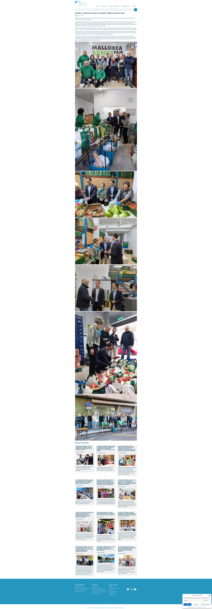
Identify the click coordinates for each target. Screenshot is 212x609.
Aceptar (187, 604)
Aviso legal (111, 590)
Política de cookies (112, 593)
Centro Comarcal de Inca (80, 591)
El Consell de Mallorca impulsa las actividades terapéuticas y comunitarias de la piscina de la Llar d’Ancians (106, 548)
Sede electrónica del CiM (114, 588)
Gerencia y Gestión (96, 593)
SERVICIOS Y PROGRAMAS (114, 6)
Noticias (110, 586)
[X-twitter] (131, 589)
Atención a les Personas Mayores (98, 590)
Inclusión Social (95, 586)
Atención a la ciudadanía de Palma (82, 588)
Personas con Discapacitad (97, 588)
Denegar (196, 604)
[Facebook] (128, 589)
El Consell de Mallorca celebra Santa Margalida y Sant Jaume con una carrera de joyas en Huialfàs (106, 513)
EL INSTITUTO (104, 6)
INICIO (97, 6)
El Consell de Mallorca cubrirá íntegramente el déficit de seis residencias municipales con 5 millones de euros (84, 448)
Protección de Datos (113, 591)
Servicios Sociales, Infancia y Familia (99, 591)
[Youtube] (135, 589)
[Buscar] (135, 9)
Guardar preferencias (205, 604)
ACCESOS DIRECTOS (126, 6)
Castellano (134, 6)
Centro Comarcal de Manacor (81, 590)
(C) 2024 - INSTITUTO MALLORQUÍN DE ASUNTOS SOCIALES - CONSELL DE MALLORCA (106, 607)
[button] (209, 595)
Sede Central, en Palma (79, 586)
